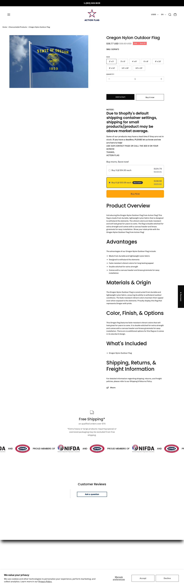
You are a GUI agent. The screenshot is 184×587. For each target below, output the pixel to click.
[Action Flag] (92, 14)
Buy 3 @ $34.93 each (121, 170)
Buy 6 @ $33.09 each (121, 182)
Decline (167, 578)
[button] (169, 14)
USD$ (153, 14)
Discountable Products (18, 27)
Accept (143, 578)
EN (162, 14)
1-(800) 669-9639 (92, 3)
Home (5, 27)
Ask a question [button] (92, 494)
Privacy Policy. (45, 581)
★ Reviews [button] (181, 296)
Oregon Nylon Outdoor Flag (39, 27)
